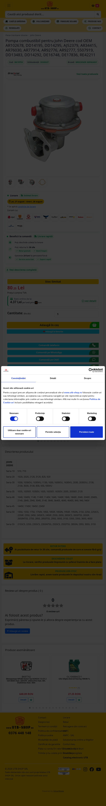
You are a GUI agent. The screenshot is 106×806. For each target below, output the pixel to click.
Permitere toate (86, 432)
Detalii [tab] (53, 378)
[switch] (40, 418)
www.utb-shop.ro (73, 392)
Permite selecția (53, 432)
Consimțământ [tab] (18, 378)
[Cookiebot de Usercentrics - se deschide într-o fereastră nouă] (91, 370)
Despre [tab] (87, 378)
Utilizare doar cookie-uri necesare (19, 432)
